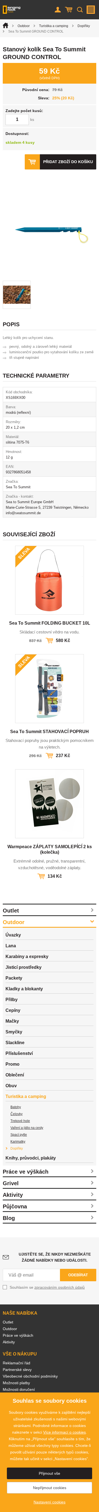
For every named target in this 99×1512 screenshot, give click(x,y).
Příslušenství (19, 1053)
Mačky (12, 1021)
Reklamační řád (16, 1363)
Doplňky (84, 26)
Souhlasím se (47, 1287)
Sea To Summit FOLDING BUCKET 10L (49, 623)
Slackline (15, 1042)
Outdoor (24, 26)
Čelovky (16, 1114)
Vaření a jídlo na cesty (26, 1128)
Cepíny (13, 1010)
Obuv (11, 1085)
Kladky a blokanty (24, 988)
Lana (11, 945)
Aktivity (13, 1195)
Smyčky (14, 1032)
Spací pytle (18, 1135)
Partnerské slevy (17, 1369)
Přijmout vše (49, 1473)
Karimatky (17, 1142)
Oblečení (15, 1075)
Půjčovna (15, 1206)
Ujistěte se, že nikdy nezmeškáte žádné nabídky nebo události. (55, 1257)
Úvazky (13, 935)
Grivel (11, 1183)
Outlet (11, 911)
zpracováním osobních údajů (59, 1287)
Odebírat (78, 1275)
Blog (9, 1218)
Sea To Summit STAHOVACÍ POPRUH (49, 731)
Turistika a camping (53, 26)
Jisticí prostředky (24, 967)
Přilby (12, 999)
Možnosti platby (16, 1383)
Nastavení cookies (49, 1502)
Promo (13, 1064)
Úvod (5, 25)
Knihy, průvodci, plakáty (31, 1158)
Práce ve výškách (25, 1172)
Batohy (15, 1107)
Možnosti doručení (19, 1389)
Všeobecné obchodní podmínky (30, 1376)
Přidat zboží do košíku (68, 162)
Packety (14, 978)
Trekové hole (20, 1121)
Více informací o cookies (64, 1432)
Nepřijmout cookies (49, 1488)
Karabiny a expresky (27, 956)
